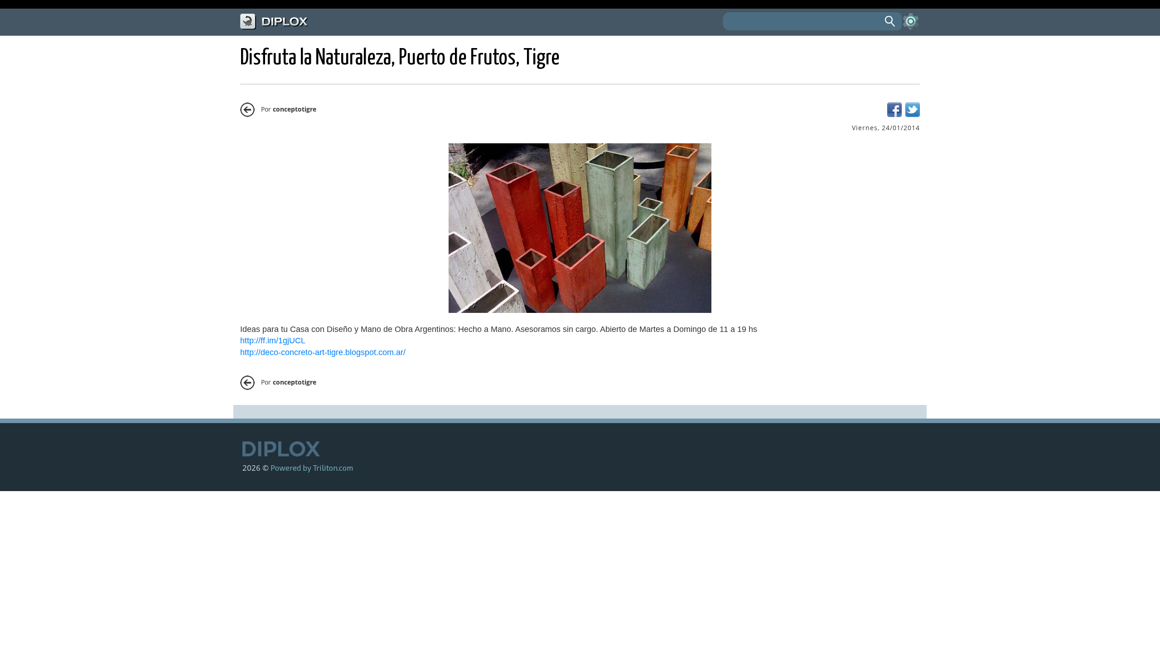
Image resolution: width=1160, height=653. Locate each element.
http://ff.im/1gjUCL (272, 340)
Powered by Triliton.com (312, 467)
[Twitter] (912, 114)
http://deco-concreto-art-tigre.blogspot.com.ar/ (323, 352)
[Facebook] (894, 114)
